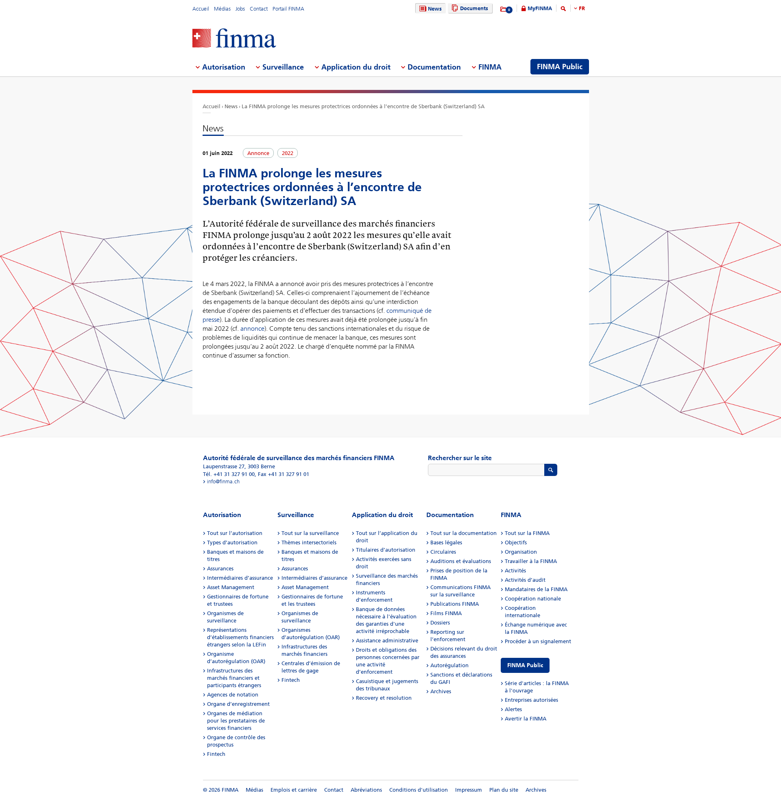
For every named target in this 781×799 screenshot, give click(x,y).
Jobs (240, 9)
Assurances (220, 568)
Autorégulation (449, 665)
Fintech (216, 754)
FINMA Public (525, 665)
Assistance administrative (387, 640)
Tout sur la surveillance (310, 533)
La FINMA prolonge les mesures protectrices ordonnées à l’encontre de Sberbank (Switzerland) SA (363, 106)
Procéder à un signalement (538, 641)
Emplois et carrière (294, 790)
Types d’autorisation (232, 542)
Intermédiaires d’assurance (240, 578)
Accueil (200, 9)
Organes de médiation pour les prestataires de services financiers (236, 720)
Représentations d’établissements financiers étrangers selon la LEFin (240, 637)
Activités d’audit (525, 580)
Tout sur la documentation (463, 533)
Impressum (468, 790)
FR (582, 8)
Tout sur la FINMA (527, 533)
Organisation (521, 552)
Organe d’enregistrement (238, 704)
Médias (222, 9)
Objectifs (516, 542)
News (435, 9)
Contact (259, 9)
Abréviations (366, 790)
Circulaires (443, 552)
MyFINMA (540, 8)
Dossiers (440, 623)
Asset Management (230, 587)
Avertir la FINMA (525, 719)
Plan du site (503, 790)
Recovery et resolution (384, 698)
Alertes (513, 709)
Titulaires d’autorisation (385, 550)
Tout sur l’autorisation (234, 533)
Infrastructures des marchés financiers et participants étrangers (234, 678)
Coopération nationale (533, 599)
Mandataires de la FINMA (536, 589)
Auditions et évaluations (460, 561)
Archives (440, 691)
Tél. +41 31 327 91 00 (229, 474)
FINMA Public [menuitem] (559, 66)
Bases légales (446, 542)
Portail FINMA (288, 9)
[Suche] (563, 10)
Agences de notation (232, 695)
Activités (515, 571)
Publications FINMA (454, 604)
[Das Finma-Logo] (234, 38)
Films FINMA (446, 613)
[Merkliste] (503, 9)
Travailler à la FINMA (531, 561)
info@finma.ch (223, 481)
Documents (474, 8)
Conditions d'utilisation (418, 790)
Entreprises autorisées (531, 700)
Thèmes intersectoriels (308, 542)
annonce (252, 328)
